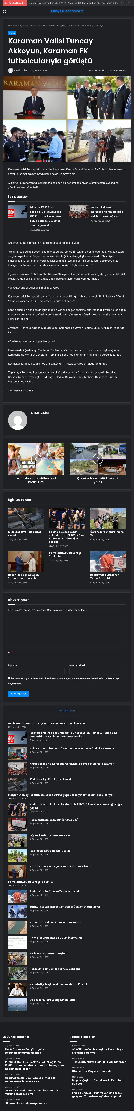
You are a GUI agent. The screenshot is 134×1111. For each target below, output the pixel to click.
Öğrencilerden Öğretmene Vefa (107, 533)
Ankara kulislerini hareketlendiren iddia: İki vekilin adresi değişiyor (107, 212)
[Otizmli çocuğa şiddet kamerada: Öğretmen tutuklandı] (17, 911)
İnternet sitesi (77, 665)
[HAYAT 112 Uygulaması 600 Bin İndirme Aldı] (17, 942)
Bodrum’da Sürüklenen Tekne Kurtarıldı (104, 576)
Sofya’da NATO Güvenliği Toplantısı (65, 554)
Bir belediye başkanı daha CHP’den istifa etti (58, 984)
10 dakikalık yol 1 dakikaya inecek (24, 533)
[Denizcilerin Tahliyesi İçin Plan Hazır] (17, 1004)
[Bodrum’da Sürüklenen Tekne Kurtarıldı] (108, 561)
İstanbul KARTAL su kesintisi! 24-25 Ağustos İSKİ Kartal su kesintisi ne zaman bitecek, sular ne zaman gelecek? (45, 216)
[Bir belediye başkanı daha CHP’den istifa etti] (17, 989)
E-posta (13, 665)
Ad (10, 652)
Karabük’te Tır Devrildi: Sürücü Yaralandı (55, 969)
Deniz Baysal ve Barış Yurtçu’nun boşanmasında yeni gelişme (46, 723)
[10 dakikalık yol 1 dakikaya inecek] (26, 518)
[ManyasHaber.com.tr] (67, 11)
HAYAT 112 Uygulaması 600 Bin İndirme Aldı (56, 938)
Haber (26, 25)
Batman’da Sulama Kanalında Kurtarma (55, 922)
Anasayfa (15, 25)
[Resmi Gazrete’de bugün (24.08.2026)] (17, 824)
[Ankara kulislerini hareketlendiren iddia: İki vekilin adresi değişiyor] (79, 211)
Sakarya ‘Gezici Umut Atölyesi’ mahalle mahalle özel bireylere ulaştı (73, 748)
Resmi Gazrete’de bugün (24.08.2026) (54, 820)
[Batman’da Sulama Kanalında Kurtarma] (17, 927)
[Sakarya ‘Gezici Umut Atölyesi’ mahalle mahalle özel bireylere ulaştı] (17, 753)
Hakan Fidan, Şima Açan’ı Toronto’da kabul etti (24, 576)
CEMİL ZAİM (20, 70)
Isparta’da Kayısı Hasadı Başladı (50, 851)
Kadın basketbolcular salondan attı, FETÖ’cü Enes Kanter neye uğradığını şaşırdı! (66, 537)
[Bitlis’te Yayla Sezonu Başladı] (17, 958)
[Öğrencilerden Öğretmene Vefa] (108, 518)
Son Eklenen (67, 710)
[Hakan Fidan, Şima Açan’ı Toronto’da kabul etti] (26, 561)
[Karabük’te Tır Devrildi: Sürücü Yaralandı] (17, 973)
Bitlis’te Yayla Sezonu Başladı (48, 953)
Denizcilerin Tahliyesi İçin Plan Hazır (52, 1000)
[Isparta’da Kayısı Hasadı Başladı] (17, 855)
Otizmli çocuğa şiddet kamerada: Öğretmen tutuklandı (65, 907)
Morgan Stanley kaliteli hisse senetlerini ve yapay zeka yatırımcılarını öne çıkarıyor (60, 795)
